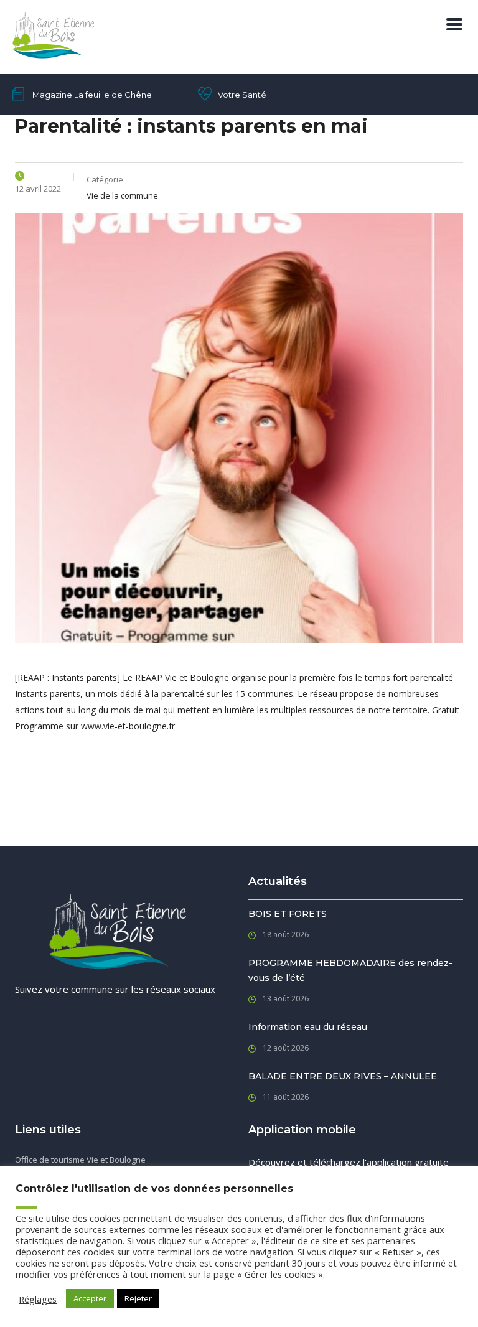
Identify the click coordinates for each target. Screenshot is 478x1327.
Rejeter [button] (138, 1298)
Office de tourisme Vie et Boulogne (80, 1160)
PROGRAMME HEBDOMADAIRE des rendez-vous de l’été (350, 970)
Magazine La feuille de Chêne (92, 95)
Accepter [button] (89, 1298)
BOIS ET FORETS (287, 913)
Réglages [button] (38, 1299)
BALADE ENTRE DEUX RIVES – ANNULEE (342, 1076)
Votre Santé (242, 95)
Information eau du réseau (307, 1027)
